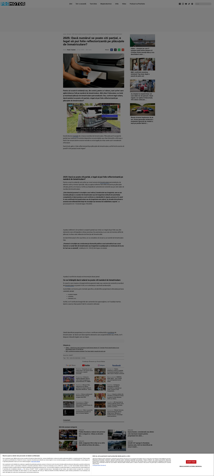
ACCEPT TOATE (191, 461)
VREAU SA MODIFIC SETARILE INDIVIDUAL (190, 466)
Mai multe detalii (35, 461)
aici (22, 469)
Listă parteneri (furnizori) (99, 465)
